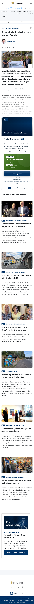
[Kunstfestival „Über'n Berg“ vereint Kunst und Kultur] (17, 413)
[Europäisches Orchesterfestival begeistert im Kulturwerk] (17, 209)
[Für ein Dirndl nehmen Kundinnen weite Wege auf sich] (17, 465)
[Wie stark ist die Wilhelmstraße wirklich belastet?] (17, 260)
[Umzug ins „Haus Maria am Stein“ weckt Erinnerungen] (17, 312)
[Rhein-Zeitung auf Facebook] (15, 587)
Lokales (11, 12)
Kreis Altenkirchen (21, 12)
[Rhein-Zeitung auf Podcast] (22, 587)
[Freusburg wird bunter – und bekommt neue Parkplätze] (17, 359)
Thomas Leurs (11, 41)
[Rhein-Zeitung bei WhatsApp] (11, 587)
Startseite (4, 12)
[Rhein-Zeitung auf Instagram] (19, 587)
